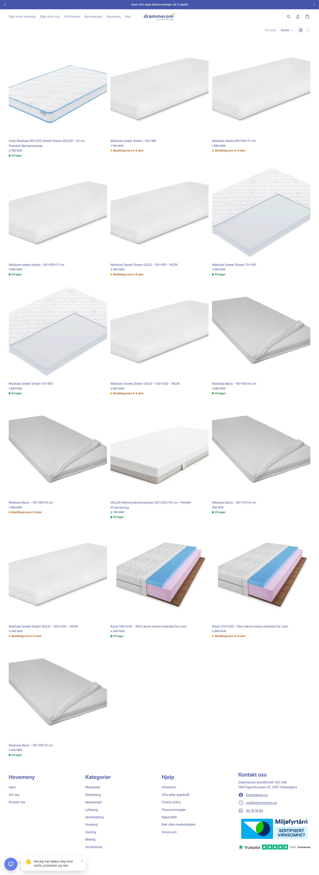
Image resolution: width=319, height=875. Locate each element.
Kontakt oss (17, 802)
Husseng (91, 824)
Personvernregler (174, 809)
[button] (287, 30)
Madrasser (92, 787)
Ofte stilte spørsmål (175, 794)
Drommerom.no (257, 795)
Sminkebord (93, 847)
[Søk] (288, 16)
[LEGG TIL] (100, 130)
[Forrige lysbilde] (15, 87)
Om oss (14, 794)
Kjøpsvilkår (169, 817)
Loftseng (91, 809)
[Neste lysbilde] (100, 87)
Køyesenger (93, 802)
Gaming (90, 832)
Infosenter (169, 787)
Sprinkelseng (94, 817)
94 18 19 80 (254, 810)
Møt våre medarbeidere (178, 824)
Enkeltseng (93, 794)
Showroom (169, 832)
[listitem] (128, 16)
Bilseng (90, 839)
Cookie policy (171, 802)
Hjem (12, 787)
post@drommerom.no (261, 802)
